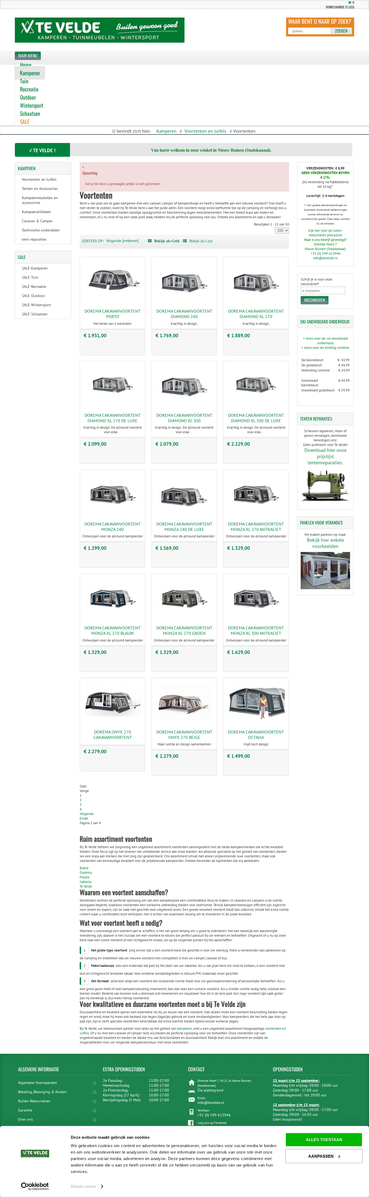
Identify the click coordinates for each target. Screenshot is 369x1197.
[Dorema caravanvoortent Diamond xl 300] (184, 405)
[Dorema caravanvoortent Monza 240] (113, 514)
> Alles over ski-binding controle (325, 347)
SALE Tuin (30, 277)
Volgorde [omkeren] (122, 240)
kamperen (184, 1028)
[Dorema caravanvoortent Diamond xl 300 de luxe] (256, 405)
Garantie (25, 1110)
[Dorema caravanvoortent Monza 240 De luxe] (184, 514)
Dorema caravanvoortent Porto (112, 313)
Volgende (87, 813)
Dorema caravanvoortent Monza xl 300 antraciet (256, 630)
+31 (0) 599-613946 (325, 253)
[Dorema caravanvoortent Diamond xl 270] (256, 301)
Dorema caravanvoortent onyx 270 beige (184, 734)
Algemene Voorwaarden (37, 1082)
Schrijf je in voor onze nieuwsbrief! (316, 281)
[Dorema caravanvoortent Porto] (113, 301)
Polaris (84, 877)
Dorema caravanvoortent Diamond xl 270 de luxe (112, 417)
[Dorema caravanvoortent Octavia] (256, 722)
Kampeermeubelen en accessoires (40, 200)
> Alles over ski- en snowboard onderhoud (325, 340)
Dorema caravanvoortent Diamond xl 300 (184, 417)
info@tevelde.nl (325, 258)
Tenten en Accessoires (40, 188)
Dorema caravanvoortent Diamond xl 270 (256, 313)
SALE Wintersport (36, 304)
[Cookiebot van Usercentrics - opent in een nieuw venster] (35, 1186)
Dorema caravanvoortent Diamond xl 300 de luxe (256, 417)
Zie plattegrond (210, 1090)
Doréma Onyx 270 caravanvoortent (112, 734)
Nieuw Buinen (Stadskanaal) (325, 249)
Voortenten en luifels (205, 131)
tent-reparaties (34, 239)
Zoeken (341, 31)
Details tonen (83, 1186)
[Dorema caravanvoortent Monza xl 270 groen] (184, 618)
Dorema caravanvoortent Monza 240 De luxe (184, 526)
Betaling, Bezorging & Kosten (42, 1091)
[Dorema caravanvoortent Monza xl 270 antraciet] (256, 514)
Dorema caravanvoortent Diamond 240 (184, 313)
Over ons (25, 1119)
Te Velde (86, 886)
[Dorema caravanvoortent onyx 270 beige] (184, 722)
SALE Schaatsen (35, 314)
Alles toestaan (324, 1139)
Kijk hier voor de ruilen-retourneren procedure (325, 232)
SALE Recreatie (34, 286)
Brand (84, 868)
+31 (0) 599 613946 (214, 1115)
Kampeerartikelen (36, 211)
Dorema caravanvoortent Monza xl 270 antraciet (256, 526)
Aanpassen (321, 1156)
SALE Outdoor (33, 295)
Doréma (86, 872)
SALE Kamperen (35, 268)
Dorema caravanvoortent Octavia (256, 734)
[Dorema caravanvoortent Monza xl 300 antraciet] (256, 618)
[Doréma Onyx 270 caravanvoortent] (113, 722)
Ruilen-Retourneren (34, 1101)
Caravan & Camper (37, 221)
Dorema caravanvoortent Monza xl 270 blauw (112, 630)
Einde (84, 818)
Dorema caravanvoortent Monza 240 (112, 526)
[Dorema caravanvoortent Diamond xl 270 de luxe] (113, 405)
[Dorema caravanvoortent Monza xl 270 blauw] (113, 618)
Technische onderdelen (41, 230)
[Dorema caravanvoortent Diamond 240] (184, 301)
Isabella (85, 881)
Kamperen (166, 131)
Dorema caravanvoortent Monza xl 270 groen (184, 630)
